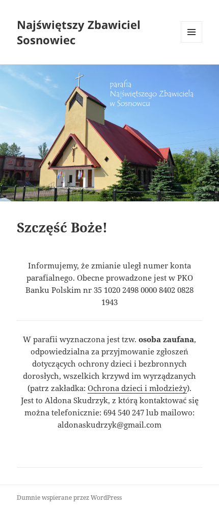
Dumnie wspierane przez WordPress (69, 497)
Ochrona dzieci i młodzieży (137, 388)
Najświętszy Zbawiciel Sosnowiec (79, 32)
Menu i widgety (191, 42)
